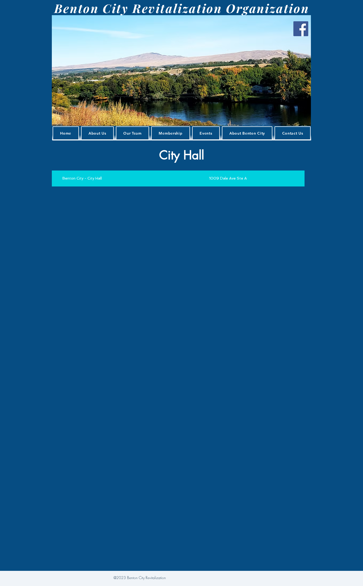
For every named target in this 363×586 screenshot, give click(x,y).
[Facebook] (300, 28)
